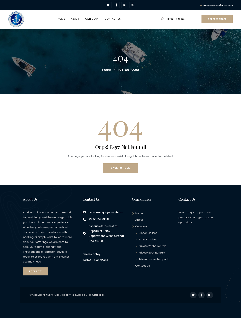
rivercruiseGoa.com (58, 295)
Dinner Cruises (148, 233)
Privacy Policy (91, 254)
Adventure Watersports (154, 259)
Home (139, 213)
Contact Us (142, 266)
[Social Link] (108, 5)
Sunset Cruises (148, 239)
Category (141, 226)
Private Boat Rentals (152, 252)
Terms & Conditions (95, 260)
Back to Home (120, 168)
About (139, 220)
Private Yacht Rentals (152, 246)
